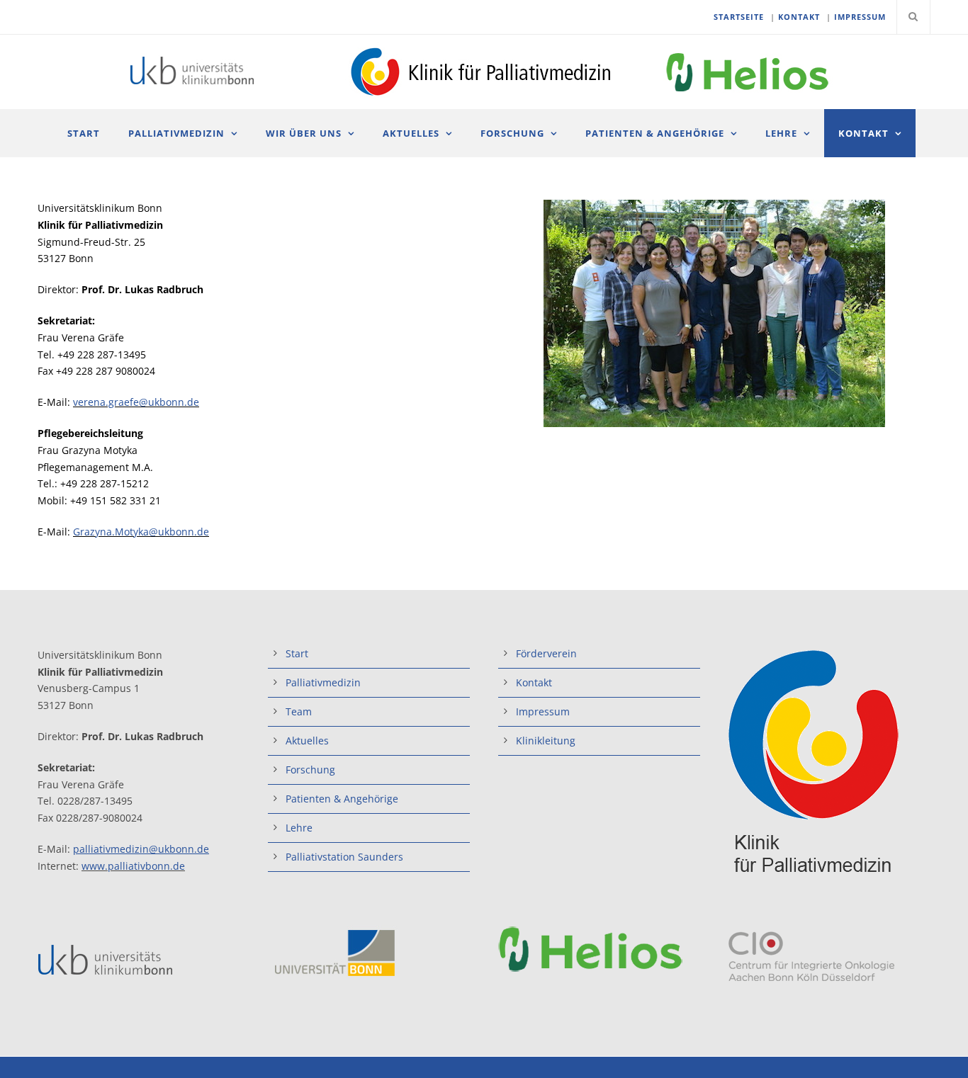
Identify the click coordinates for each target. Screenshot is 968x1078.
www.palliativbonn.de (133, 866)
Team (299, 711)
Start (83, 133)
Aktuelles (411, 133)
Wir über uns (304, 133)
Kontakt (863, 133)
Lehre (781, 133)
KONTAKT (799, 16)
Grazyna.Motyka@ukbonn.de (141, 531)
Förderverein (546, 653)
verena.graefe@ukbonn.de (136, 402)
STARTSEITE (739, 16)
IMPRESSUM (860, 16)
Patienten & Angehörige (654, 133)
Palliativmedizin (176, 133)
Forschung (512, 133)
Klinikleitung (545, 740)
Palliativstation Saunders (344, 856)
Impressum (543, 711)
